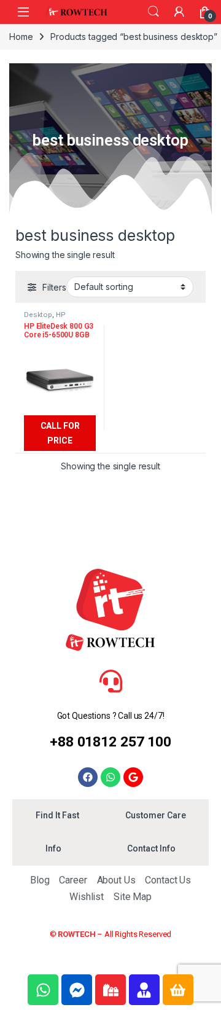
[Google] (133, 777)
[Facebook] (88, 777)
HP (61, 314)
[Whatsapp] (110, 777)
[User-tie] (144, 989)
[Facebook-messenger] (76, 989)
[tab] (57, 815)
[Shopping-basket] (178, 989)
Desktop (38, 314)
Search (153, 11)
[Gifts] (110, 989)
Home (21, 36)
